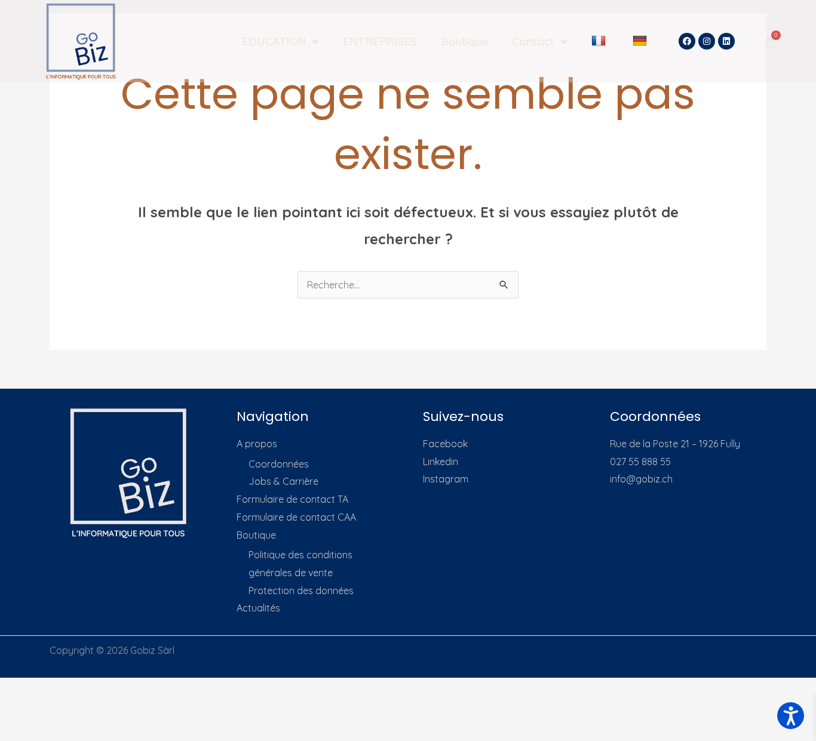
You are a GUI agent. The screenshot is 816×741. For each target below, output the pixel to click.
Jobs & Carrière (283, 481)
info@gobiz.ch (641, 479)
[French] (600, 41)
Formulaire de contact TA (292, 499)
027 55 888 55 (640, 462)
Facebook (445, 444)
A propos (257, 444)
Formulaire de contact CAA (296, 517)
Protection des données (301, 591)
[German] (641, 41)
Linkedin (440, 462)
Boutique (464, 41)
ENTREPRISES (380, 41)
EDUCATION (274, 41)
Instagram (445, 479)
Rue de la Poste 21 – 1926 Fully (675, 444)
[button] (790, 715)
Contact (533, 41)
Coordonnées (279, 464)
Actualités (258, 608)
